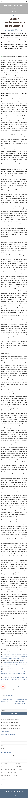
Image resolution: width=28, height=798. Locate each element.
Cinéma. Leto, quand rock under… (8, 766)
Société (3, 748)
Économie (3, 740)
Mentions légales (14, 795)
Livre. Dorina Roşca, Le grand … (8, 761)
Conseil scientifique (8, 791)
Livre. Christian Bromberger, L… (8, 764)
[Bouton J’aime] (3, 686)
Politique (3, 746)
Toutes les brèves (5, 731)
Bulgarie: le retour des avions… (8, 728)
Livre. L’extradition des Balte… (7, 758)
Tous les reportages (5, 785)
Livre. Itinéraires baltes (6, 772)
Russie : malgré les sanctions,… (8, 725)
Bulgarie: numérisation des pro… (8, 719)
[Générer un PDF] (14, 690)
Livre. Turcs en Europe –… (6, 775)
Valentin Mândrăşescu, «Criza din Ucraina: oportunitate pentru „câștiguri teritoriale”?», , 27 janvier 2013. (14, 656)
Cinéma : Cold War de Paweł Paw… (8, 769)
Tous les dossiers (5, 782)
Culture (3, 737)
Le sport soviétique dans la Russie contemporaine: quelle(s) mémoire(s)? (21, 701)
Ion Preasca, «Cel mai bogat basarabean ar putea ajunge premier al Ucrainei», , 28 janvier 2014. (14, 665)
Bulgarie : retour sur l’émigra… (7, 722)
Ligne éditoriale (16, 791)
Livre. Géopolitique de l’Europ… (8, 755)
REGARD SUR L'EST (14, 5)
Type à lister (13, 694)
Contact (22, 791)
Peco (14, 15)
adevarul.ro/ (23, 660)
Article (8, 694)
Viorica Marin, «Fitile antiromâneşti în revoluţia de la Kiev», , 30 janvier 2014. (14, 680)
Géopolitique (9, 695)
